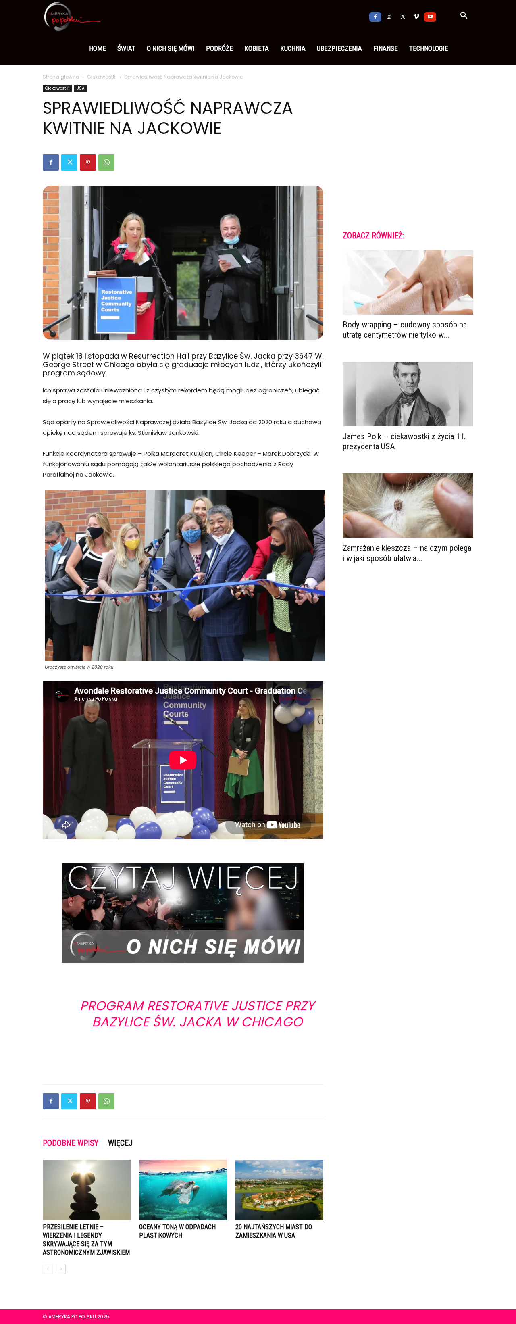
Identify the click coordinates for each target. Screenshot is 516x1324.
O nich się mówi (171, 48)
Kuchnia (293, 48)
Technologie (428, 48)
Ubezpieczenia (339, 48)
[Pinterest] (88, 162)
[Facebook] (375, 16)
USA (80, 88)
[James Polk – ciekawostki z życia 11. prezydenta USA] (408, 394)
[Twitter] (403, 16)
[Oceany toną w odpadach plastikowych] (183, 1190)
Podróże (219, 48)
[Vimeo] (416, 16)
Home (97, 48)
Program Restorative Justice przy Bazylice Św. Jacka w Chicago (197, 1014)
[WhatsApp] (106, 162)
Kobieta (256, 48)
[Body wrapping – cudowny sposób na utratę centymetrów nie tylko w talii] (408, 282)
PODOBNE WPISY (70, 1143)
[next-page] (61, 1269)
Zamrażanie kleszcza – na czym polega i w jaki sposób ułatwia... (407, 553)
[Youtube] (430, 16)
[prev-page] (48, 1269)
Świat (126, 48)
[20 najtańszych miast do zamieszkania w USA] (279, 1190)
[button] (463, 17)
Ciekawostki (102, 76)
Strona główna (61, 76)
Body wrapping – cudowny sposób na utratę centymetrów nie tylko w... (405, 330)
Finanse (385, 48)
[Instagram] (389, 16)
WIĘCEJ (120, 1143)
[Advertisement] (183, 1057)
